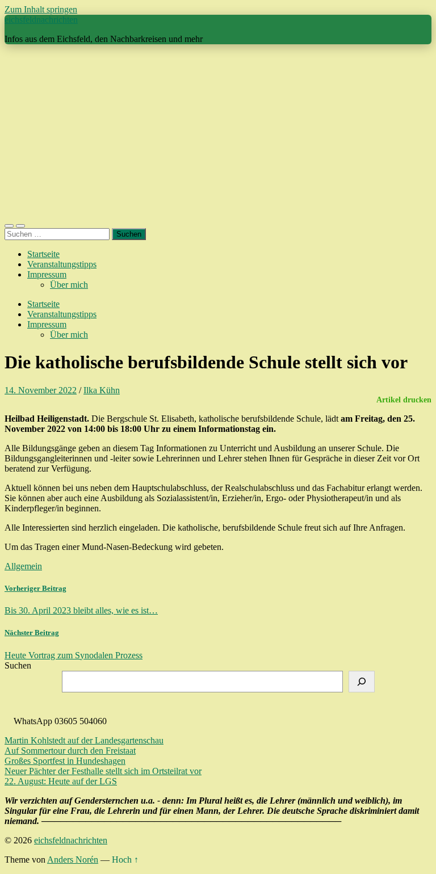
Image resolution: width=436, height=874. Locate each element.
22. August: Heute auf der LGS (61, 781)
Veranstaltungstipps (62, 264)
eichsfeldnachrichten (41, 19)
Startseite (43, 254)
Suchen (18, 665)
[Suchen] (362, 681)
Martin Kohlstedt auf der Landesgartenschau (84, 740)
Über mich (69, 284)
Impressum (46, 274)
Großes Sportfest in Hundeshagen (65, 761)
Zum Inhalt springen (41, 9)
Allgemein (23, 566)
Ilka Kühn (101, 390)
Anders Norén (72, 859)
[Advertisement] (218, 132)
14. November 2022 (41, 390)
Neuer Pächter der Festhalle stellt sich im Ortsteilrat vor (103, 771)
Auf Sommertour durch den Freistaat (70, 750)
